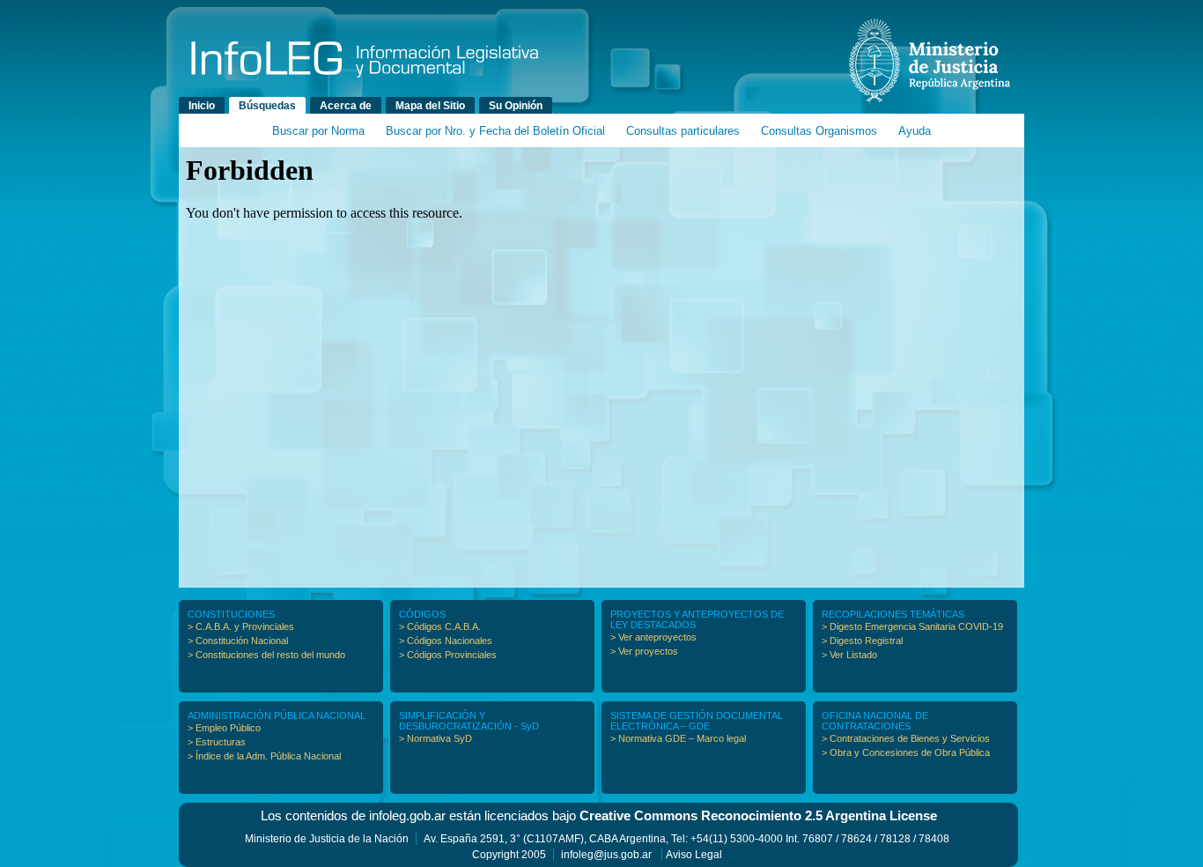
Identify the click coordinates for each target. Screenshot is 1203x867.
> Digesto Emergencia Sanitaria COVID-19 (912, 626)
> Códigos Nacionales (445, 640)
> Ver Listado (849, 654)
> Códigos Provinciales (448, 654)
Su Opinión (515, 106)
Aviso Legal (694, 854)
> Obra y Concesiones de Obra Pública (906, 752)
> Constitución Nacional (238, 640)
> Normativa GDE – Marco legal (678, 738)
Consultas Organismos (819, 130)
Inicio (201, 106)
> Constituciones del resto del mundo (266, 654)
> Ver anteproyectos (653, 637)
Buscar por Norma (318, 130)
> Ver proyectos (644, 651)
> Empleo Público (224, 727)
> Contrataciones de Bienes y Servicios (906, 738)
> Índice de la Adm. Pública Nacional (264, 756)
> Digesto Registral (862, 640)
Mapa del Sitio (430, 106)
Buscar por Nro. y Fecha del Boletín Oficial (495, 130)
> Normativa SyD (435, 738)
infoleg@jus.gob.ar (606, 854)
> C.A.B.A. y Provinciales (241, 626)
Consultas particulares (683, 130)
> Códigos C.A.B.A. (440, 626)
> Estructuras (217, 742)
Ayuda (914, 130)
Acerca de (346, 106)
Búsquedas (267, 106)
